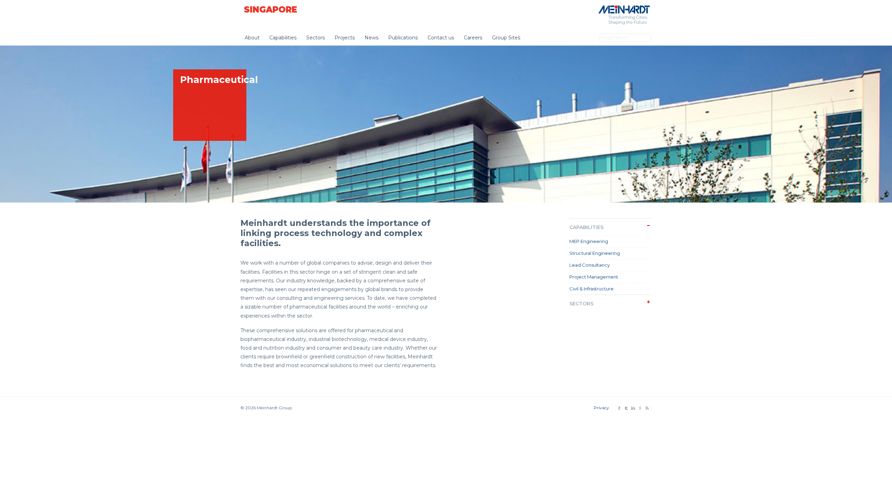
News (371, 38)
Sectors (315, 38)
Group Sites (506, 38)
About (252, 38)
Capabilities (283, 38)
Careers (473, 38)
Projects (344, 38)
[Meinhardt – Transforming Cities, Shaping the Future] (623, 23)
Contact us (441, 38)
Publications (403, 38)
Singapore (270, 10)
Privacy (601, 407)
